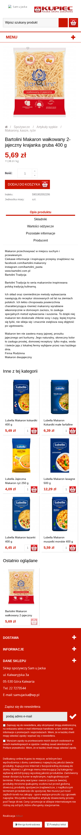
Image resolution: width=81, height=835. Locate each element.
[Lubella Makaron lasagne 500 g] (60, 455)
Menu (11, 37)
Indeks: (9, 194)
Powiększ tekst (57, 824)
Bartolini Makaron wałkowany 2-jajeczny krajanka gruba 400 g (18, 615)
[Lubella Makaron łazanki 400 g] (21, 514)
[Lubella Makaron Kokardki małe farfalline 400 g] (60, 397)
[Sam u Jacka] (18, 9)
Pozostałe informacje (40, 233)
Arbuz (19, 816)
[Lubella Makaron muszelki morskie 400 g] (60, 514)
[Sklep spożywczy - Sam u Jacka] (53, 9)
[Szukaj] (63, 22)
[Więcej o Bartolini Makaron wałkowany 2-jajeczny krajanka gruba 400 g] (21, 587)
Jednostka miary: (15, 199)
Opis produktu (40, 212)
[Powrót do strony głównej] (6, 127)
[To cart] (34, 431)
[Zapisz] (72, 716)
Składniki (40, 219)
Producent (40, 240)
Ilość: (8, 173)
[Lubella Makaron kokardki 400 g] (21, 397)
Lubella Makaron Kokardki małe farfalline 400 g (58, 424)
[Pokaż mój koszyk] (73, 22)
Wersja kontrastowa (28, 824)
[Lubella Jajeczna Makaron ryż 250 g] (21, 455)
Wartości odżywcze (40, 226)
